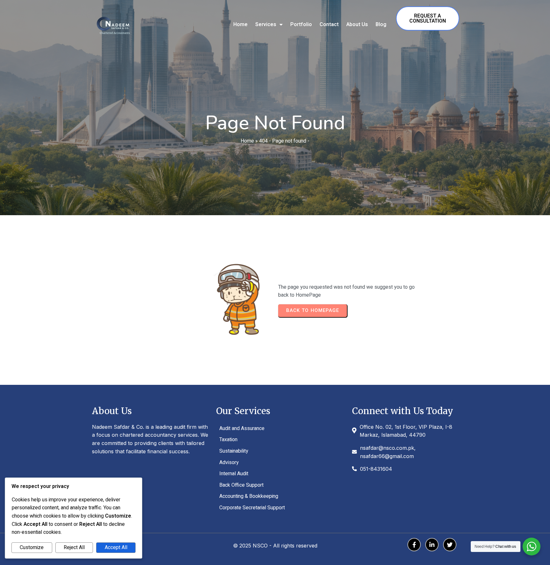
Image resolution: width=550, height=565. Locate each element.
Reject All (74, 547)
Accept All (116, 547)
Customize (32, 547)
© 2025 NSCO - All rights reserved (275, 545)
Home (247, 141)
